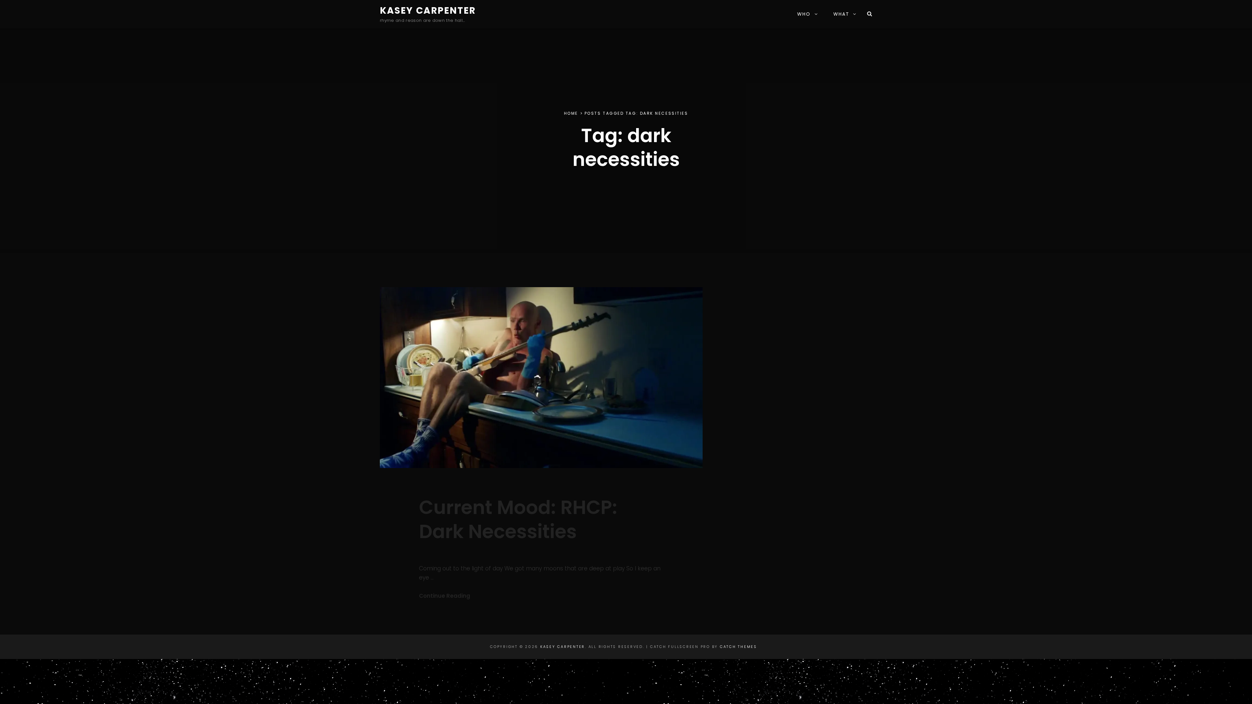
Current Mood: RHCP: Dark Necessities (518, 519)
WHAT (841, 14)
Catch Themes (738, 646)
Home (571, 113)
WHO (804, 14)
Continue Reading (444, 596)
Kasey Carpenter (428, 10)
